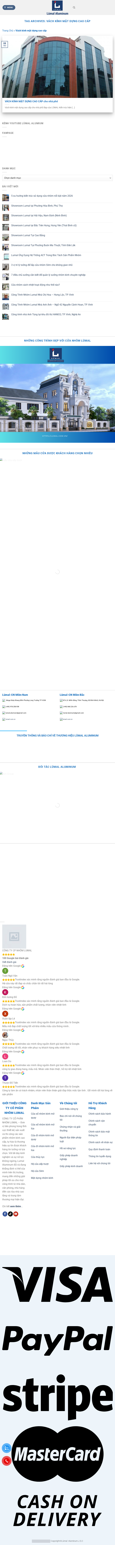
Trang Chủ (7, 30)
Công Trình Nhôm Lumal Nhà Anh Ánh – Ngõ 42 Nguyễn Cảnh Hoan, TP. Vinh (52, 304)
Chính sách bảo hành (99, 1113)
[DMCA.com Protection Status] (41, 1541)
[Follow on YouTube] (15, 1214)
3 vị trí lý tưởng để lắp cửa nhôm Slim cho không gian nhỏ (41, 265)
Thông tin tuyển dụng (99, 1156)
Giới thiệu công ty (69, 1109)
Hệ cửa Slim (37, 1171)
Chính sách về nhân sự (100, 1142)
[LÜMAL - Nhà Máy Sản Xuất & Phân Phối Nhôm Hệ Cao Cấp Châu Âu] (57, 7)
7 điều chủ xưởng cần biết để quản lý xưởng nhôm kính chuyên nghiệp (48, 274)
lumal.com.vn (10, 719)
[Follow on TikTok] (10, 1214)
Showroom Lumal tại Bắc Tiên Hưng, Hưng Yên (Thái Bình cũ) (44, 225)
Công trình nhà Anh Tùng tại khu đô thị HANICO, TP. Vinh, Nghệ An (46, 314)
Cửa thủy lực (37, 1157)
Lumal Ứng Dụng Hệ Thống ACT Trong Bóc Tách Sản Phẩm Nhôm (46, 255)
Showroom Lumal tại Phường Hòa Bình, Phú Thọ (37, 205)
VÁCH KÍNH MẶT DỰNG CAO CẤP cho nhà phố (31, 101)
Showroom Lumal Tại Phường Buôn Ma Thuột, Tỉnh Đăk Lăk (43, 245)
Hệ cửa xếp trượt (40, 1164)
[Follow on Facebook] (5, 1214)
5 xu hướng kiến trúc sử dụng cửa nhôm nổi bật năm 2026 (42, 195)
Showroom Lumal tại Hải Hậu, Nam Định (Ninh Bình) (39, 215)
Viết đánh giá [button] (9, 962)
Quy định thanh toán (99, 1149)
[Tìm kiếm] (74, 7)
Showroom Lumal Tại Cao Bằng (28, 235)
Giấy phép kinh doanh (71, 1166)
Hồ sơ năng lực (68, 1148)
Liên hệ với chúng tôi (99, 1163)
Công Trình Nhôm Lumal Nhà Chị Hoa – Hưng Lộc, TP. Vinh (42, 294)
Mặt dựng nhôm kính (42, 1178)
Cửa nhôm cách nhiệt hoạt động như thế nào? (35, 284)
